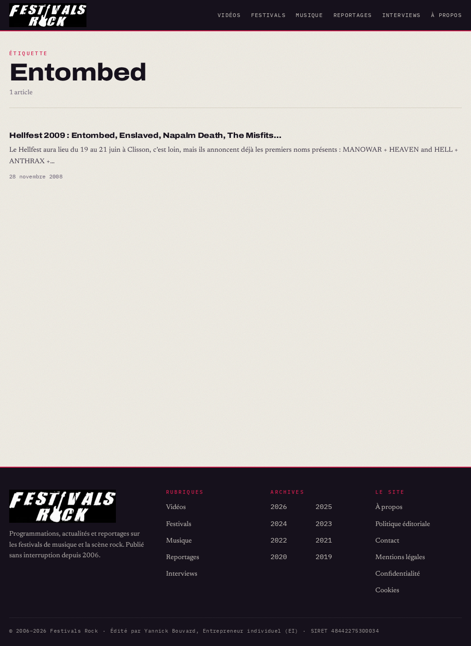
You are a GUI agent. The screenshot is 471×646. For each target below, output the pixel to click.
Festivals (268, 14)
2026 (278, 506)
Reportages (352, 14)
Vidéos (229, 14)
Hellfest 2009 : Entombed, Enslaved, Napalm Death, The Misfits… (145, 135)
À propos (446, 14)
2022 (278, 540)
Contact (387, 540)
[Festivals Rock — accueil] (47, 15)
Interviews (401, 14)
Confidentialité (397, 574)
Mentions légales (400, 557)
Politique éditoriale (402, 524)
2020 (278, 556)
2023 (324, 523)
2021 (324, 540)
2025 (324, 506)
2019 (324, 556)
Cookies (387, 590)
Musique (309, 14)
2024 (278, 523)
